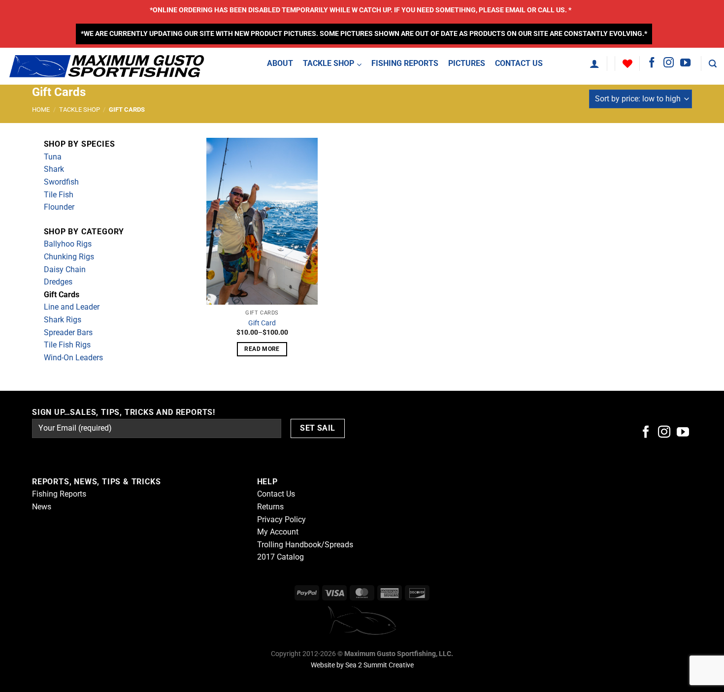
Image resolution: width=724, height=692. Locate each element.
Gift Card (262, 323)
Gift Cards (61, 294)
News (41, 506)
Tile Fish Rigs (67, 344)
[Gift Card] (262, 221)
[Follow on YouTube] (685, 63)
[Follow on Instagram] (668, 63)
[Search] (713, 63)
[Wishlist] (627, 63)
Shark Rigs (62, 319)
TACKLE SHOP (79, 109)
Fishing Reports (59, 494)
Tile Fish (58, 194)
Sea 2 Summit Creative (379, 665)
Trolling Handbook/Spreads (305, 544)
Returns (270, 506)
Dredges (58, 281)
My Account (277, 531)
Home (41, 109)
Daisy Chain (65, 269)
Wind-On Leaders (73, 357)
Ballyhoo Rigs (68, 244)
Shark (54, 169)
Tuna (53, 156)
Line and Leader (71, 307)
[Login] (594, 63)
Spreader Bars (68, 332)
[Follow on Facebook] (652, 63)
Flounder (59, 207)
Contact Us (276, 494)
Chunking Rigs (69, 256)
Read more (261, 349)
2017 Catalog (280, 557)
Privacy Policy (281, 519)
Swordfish (61, 182)
